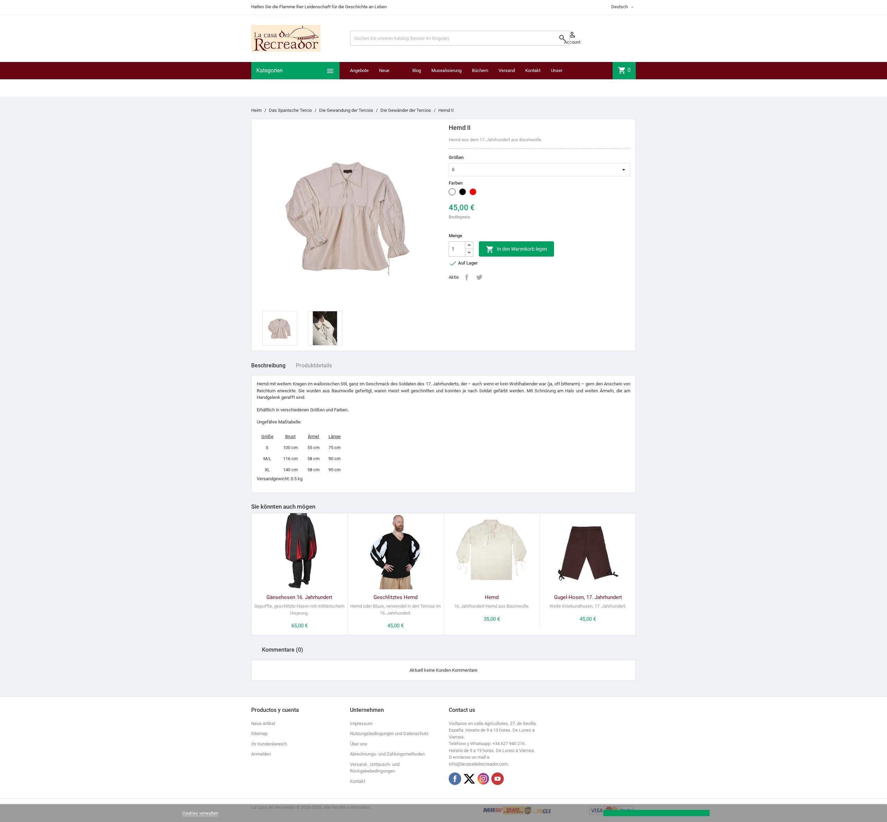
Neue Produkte (388, 79)
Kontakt (533, 70)
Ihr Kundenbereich (269, 744)
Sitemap (259, 733)
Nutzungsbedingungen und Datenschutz (389, 733)
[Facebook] (455, 778)
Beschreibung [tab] (268, 365)
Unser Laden (557, 79)
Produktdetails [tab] (314, 365)
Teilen (467, 277)
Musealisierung (446, 70)
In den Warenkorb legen (516, 249)
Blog (416, 70)
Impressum (361, 723)
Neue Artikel (263, 723)
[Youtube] (497, 778)
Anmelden (261, 754)
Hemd (492, 597)
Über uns (358, 744)
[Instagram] (483, 778)
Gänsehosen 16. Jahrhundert (299, 597)
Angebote (359, 70)
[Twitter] (469, 778)
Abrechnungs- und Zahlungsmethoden (387, 754)
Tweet (479, 277)
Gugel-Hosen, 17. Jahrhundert (588, 597)
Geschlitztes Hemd (396, 597)
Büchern (480, 70)
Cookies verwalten (200, 813)
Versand (507, 70)
